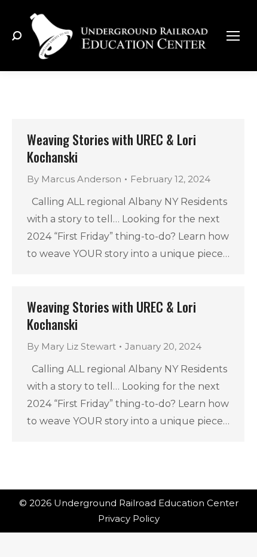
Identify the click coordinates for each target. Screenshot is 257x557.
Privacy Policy (129, 518)
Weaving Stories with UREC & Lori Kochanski (111, 148)
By (74, 179)
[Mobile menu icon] (233, 36)
